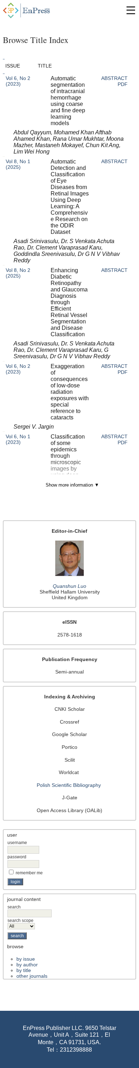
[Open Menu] (131, 10)
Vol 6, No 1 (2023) (18, 439)
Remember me (29, 872)
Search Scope (20, 920)
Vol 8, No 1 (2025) (18, 164)
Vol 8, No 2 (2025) (18, 273)
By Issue (25, 959)
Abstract (114, 78)
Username (17, 842)
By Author (27, 964)
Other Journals (31, 976)
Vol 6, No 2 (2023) (18, 81)
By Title (23, 970)
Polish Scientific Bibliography (69, 785)
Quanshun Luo (69, 586)
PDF (123, 84)
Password (16, 856)
